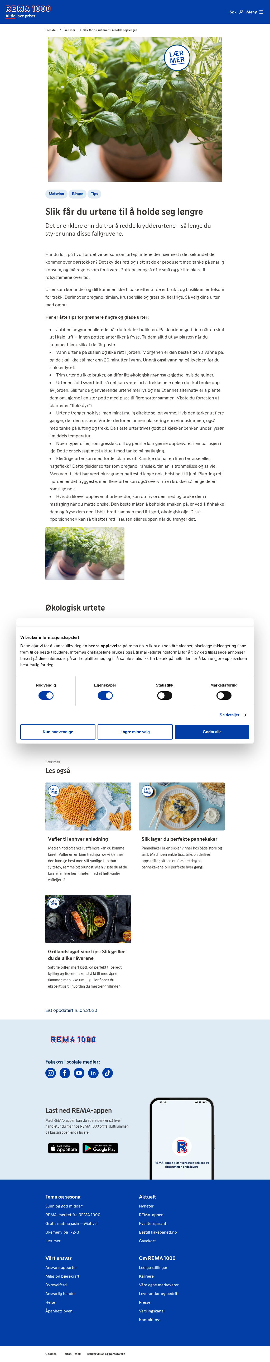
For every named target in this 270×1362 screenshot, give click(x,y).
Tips (94, 194)
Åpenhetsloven (59, 1310)
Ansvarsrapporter (61, 1267)
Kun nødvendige (58, 732)
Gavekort (147, 1240)
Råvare (77, 194)
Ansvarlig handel (60, 1293)
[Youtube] (79, 1073)
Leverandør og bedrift (159, 1293)
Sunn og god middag (64, 1206)
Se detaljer (229, 715)
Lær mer (53, 1240)
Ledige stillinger (153, 1267)
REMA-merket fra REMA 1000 (72, 1214)
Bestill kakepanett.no (158, 1232)
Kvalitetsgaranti (153, 1223)
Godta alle (212, 732)
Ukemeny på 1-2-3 (62, 1232)
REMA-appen (151, 1214)
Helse (50, 1302)
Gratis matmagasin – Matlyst (71, 1223)
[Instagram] (50, 1073)
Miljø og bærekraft (62, 1276)
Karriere (146, 1276)
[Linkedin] (93, 1073)
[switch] (105, 695)
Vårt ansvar (58, 1258)
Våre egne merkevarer (159, 1284)
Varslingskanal (152, 1310)
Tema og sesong (63, 1197)
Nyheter (146, 1206)
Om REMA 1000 (157, 1258)
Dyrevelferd (56, 1284)
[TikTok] (107, 1073)
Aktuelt (147, 1197)
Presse (144, 1302)
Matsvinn (56, 194)
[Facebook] (65, 1073)
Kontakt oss (149, 1319)
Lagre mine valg (135, 732)
